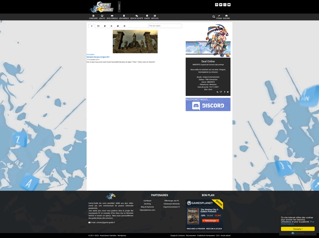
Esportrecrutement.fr (171, 207)
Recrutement (191, 236)
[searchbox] (155, 26)
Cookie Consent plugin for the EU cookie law (298, 233)
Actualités (90, 54)
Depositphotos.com (147, 210)
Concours (93, 18)
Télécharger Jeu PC (171, 201)
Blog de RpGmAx (147, 207)
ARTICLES (155, 18)
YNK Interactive (211, 79)
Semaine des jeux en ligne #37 (98, 57)
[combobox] (165, 26)
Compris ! (297, 228)
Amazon (214, 72)
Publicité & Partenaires (206, 236)
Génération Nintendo (172, 204)
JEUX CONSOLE (112, 18)
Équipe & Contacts (178, 236)
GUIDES (147, 18)
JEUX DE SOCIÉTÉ (136, 18)
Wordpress (122, 236)
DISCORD (226, 18)
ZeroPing (147, 204)
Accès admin (226, 236)
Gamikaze (147, 201)
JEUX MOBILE (124, 18)
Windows (212, 84)
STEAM (219, 18)
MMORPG (211, 82)
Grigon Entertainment (211, 77)
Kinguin (222, 70)
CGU (217, 236)
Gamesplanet (203, 72)
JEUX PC (102, 18)
